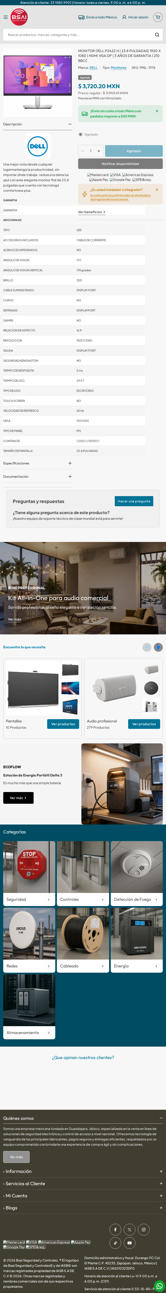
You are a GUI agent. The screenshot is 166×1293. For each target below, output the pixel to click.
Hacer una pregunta (134, 501)
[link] (70, 670)
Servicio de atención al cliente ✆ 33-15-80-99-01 (123, 1289)
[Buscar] (157, 34)
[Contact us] (159, 1286)
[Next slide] (158, 647)
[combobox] (83, 35)
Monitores (119, 67)
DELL (93, 67)
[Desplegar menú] (5, 17)
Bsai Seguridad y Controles (37, 1260)
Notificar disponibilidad (120, 164)
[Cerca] (157, 111)
